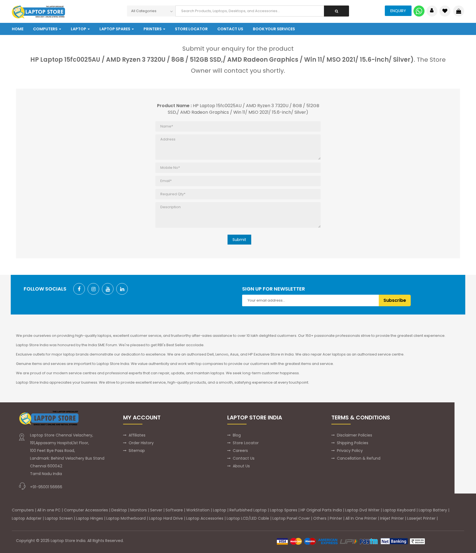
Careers (240, 450)
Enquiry (398, 10)
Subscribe (394, 300)
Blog (237, 435)
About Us (241, 466)
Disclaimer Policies (354, 435)
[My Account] (432, 11)
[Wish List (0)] (444, 11)
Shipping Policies (352, 443)
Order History (141, 443)
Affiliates (137, 435)
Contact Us (244, 458)
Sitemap (137, 450)
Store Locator (246, 443)
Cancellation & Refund (358, 458)
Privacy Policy (350, 450)
